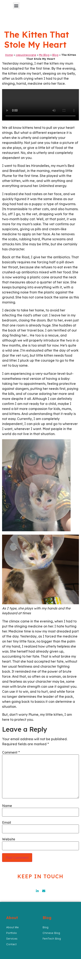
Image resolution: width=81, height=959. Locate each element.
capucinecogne (26, 54)
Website (8, 839)
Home (9, 54)
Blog (55, 54)
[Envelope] (43, 890)
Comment (11, 752)
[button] (16, 5)
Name (7, 805)
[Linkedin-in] (37, 890)
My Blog (44, 54)
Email (6, 822)
